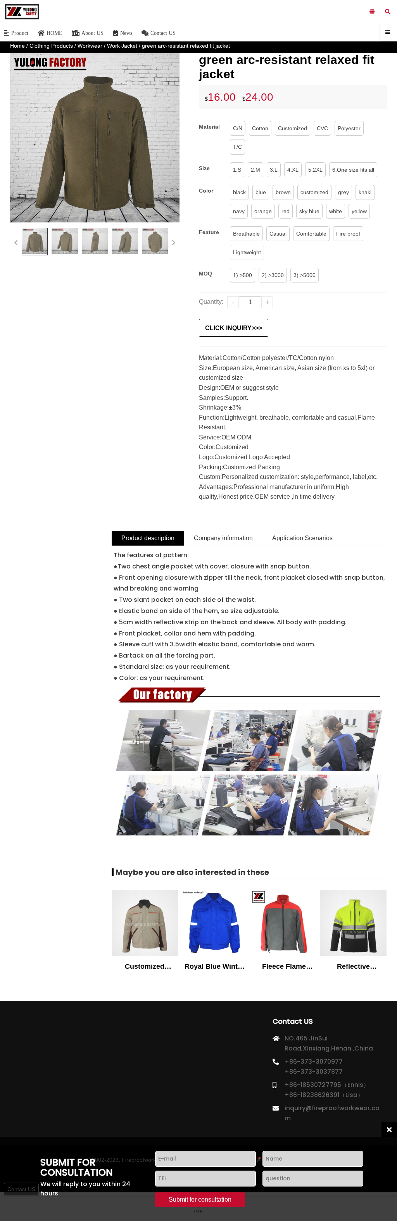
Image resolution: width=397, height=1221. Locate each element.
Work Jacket (122, 46)
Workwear (90, 46)
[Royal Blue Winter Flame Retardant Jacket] (214, 923)
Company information (223, 538)
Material (209, 127)
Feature (209, 232)
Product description (147, 538)
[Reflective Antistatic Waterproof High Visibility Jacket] (353, 923)
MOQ (205, 273)
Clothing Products (51, 46)
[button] (16, 241)
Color (206, 191)
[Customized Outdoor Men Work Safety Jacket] (145, 923)
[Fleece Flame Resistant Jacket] (284, 923)
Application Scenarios (302, 538)
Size (204, 168)
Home (17, 46)
